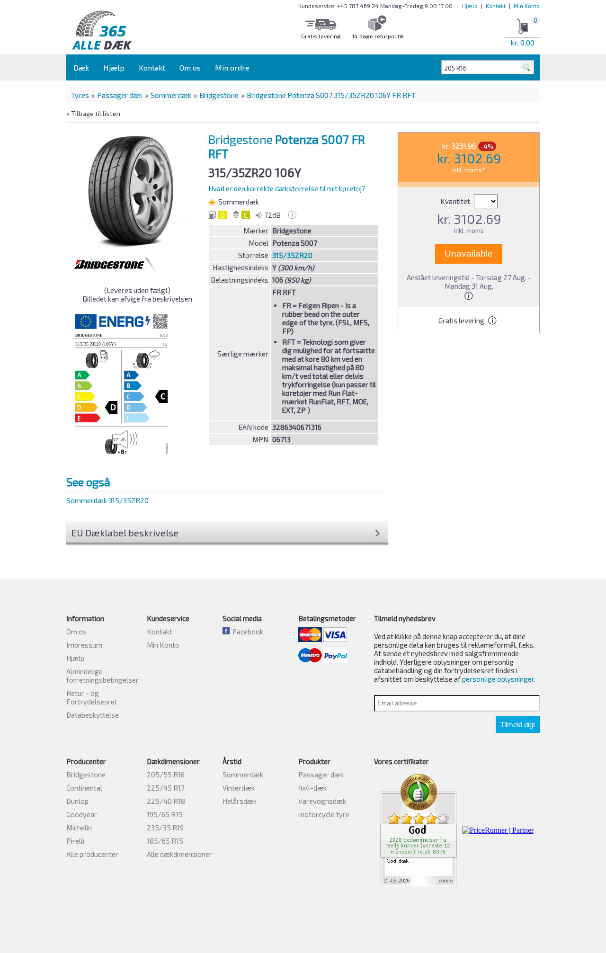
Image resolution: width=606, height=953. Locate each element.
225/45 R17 (166, 788)
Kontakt (496, 5)
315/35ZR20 (292, 255)
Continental (84, 788)
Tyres (80, 95)
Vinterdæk (239, 788)
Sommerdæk (171, 95)
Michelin (79, 827)
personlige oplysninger (498, 679)
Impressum (84, 645)
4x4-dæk (312, 788)
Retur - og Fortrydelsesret (91, 697)
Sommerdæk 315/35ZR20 (107, 500)
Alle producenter (92, 854)
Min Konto (527, 5)
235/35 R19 (165, 827)
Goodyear (81, 814)
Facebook (246, 631)
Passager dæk (120, 95)
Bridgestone (219, 95)
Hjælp (470, 5)
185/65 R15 (165, 841)
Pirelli (75, 841)
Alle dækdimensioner (179, 854)
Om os (190, 67)
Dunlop (77, 801)
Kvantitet (456, 201)
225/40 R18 (166, 801)
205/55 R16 (166, 774)
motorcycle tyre (323, 814)
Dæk (81, 67)
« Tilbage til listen (93, 113)
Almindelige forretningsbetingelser (102, 675)
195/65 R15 (165, 814)
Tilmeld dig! (517, 725)
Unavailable (469, 253)
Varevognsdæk (322, 801)
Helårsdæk (240, 801)
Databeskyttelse (92, 715)
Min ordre (232, 67)
